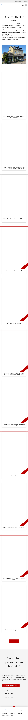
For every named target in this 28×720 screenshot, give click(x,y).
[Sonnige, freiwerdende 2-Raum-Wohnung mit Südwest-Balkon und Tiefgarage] (14, 95)
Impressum (4, 713)
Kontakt (20, 713)
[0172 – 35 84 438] (3, 697)
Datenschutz (13, 713)
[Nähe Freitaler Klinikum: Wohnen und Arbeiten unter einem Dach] (14, 56)
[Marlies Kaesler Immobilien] (4, 5)
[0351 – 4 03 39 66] (3, 693)
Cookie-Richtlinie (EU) (7, 715)
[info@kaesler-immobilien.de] (3, 690)
